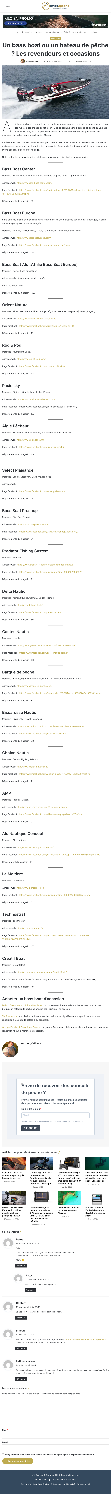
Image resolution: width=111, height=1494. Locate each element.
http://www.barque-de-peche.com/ (34, 686)
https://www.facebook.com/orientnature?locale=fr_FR (46, 326)
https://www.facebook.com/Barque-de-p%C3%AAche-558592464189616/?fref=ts (60, 693)
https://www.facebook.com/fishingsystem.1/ (86, 1339)
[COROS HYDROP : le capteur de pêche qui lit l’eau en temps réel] (14, 1163)
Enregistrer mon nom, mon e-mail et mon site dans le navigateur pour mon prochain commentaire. (50, 1454)
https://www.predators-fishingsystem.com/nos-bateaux (45, 564)
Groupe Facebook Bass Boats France (21, 1027)
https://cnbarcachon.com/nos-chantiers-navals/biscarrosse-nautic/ (51, 726)
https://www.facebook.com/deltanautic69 (40, 612)
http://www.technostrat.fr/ (30, 928)
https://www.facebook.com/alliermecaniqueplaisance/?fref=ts (50, 814)
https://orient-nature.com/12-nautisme (36, 318)
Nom (5, 1430)
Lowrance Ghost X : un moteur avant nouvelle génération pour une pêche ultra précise (96, 1176)
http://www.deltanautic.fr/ (29, 605)
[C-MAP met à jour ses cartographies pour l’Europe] (69, 1197)
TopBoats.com (9, 1016)
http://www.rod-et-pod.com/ (31, 359)
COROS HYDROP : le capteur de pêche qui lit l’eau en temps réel (13, 1175)
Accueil (19, 32)
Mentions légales (41, 1484)
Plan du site (26, 1484)
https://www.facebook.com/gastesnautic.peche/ (43, 652)
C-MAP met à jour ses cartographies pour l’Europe (68, 1210)
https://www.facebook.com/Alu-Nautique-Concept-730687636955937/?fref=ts (59, 854)
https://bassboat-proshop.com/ (32, 524)
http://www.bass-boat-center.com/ (34, 183)
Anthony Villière (32, 61)
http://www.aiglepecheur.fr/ (31, 439)
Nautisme (29, 32)
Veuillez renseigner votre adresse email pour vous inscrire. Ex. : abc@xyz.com (52, 1121)
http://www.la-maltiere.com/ (31, 887)
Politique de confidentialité (63, 1484)
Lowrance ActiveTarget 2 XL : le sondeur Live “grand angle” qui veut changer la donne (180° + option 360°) (69, 1178)
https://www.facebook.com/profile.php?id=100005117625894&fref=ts (54, 895)
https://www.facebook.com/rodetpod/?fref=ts (42, 366)
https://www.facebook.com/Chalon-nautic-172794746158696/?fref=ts (54, 774)
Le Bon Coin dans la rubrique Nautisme (22, 1005)
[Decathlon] (55, 21)
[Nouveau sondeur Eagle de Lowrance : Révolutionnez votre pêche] (97, 1197)
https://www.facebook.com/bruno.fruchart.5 (41, 447)
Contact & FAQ (83, 1484)
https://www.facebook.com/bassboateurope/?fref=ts (45, 245)
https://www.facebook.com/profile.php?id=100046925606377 (50, 572)
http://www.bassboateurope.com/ (34, 237)
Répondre (21, 1265)
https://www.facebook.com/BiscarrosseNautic (42, 733)
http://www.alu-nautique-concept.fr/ (35, 847)
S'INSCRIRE (30, 1128)
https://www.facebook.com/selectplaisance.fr (42, 491)
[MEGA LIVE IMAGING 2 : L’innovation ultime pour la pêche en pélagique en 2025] (14, 1197)
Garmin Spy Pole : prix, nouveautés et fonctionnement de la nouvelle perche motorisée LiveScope (41, 1178)
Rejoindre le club (30, 1109)
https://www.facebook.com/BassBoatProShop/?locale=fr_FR (49, 531)
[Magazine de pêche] (55, 6)
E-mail (6, 1442)
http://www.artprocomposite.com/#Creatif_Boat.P (42, 972)
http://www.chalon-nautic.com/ (32, 766)
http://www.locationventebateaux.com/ (36, 399)
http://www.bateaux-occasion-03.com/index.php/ (42, 807)
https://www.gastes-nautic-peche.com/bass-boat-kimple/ (46, 645)
